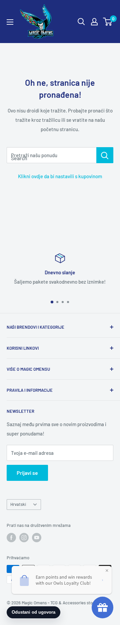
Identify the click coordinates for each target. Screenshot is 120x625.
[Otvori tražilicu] (81, 21)
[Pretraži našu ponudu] (104, 155)
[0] (108, 22)
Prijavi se (27, 473)
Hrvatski (18, 504)
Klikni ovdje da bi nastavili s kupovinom (60, 176)
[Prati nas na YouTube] (36, 537)
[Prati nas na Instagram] (24, 537)
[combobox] (51, 155)
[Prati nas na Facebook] (11, 537)
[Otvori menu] (10, 22)
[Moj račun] (94, 21)
